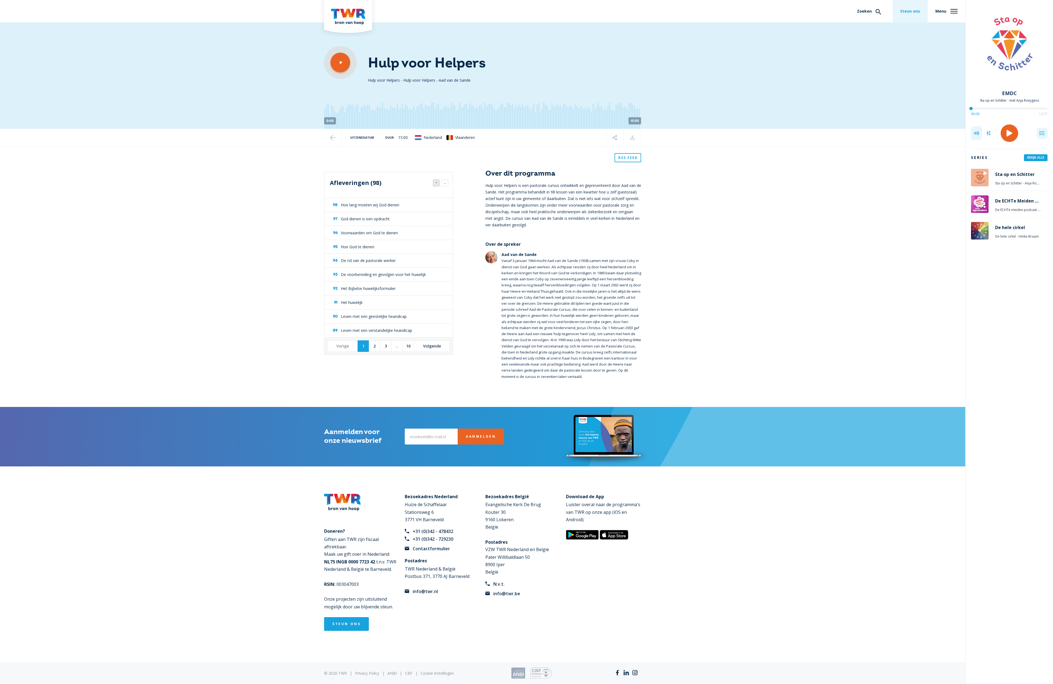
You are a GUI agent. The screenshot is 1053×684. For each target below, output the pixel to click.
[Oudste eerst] (445, 182)
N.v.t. (499, 584)
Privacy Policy (367, 673)
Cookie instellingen (437, 673)
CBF (408, 673)
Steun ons (910, 11)
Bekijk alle (1035, 157)
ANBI (392, 673)
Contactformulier (431, 549)
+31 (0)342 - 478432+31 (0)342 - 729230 (433, 535)
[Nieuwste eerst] (436, 182)
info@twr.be (506, 594)
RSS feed (628, 157)
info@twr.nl (425, 591)
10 (408, 346)
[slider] (971, 108)
